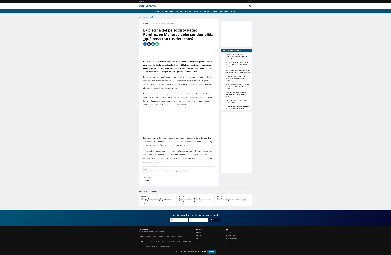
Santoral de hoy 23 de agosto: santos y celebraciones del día (236, 101)
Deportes (197, 11)
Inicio (157, 11)
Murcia (141, 246)
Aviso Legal (228, 232)
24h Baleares (147, 5)
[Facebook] (145, 44)
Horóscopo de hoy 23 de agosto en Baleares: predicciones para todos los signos (235, 94)
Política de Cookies (230, 235)
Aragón (155, 236)
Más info (203, 252)
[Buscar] (250, 6)
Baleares (167, 236)
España (141, 236)
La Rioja (184, 241)
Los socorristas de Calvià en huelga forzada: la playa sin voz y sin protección (195, 200)
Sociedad (207, 11)
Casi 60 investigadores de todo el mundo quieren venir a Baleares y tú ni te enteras (236, 71)
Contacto (249, 1)
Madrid (191, 241)
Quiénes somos (229, 245)
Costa (151, 172)
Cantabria (180, 236)
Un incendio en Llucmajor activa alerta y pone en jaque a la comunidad (236, 107)
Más (214, 11)
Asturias (161, 236)
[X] (149, 44)
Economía (188, 11)
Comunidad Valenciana (165, 246)
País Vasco (154, 246)
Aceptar (211, 252)
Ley (145, 172)
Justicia (166, 172)
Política (179, 11)
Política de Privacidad (231, 239)
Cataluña (163, 241)
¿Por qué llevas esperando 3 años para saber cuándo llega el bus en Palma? (157, 200)
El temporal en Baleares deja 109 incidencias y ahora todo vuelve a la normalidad (235, 56)
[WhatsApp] (157, 44)
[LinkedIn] (153, 44)
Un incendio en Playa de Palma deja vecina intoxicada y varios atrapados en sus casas (236, 78)
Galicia (178, 241)
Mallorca (158, 172)
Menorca (198, 235)
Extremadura (171, 241)
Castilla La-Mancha (144, 241)
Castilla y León (155, 241)
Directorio (224, 11)
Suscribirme (215, 220)
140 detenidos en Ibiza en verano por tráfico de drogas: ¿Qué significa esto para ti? (235, 64)
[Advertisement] (178, 53)
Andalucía (147, 236)
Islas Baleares (167, 11)
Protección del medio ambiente (180, 172)
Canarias (173, 236)
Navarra (147, 246)
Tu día (233, 11)
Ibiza (197, 239)
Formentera (199, 242)
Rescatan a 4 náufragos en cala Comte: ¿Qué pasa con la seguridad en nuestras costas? (236, 86)
